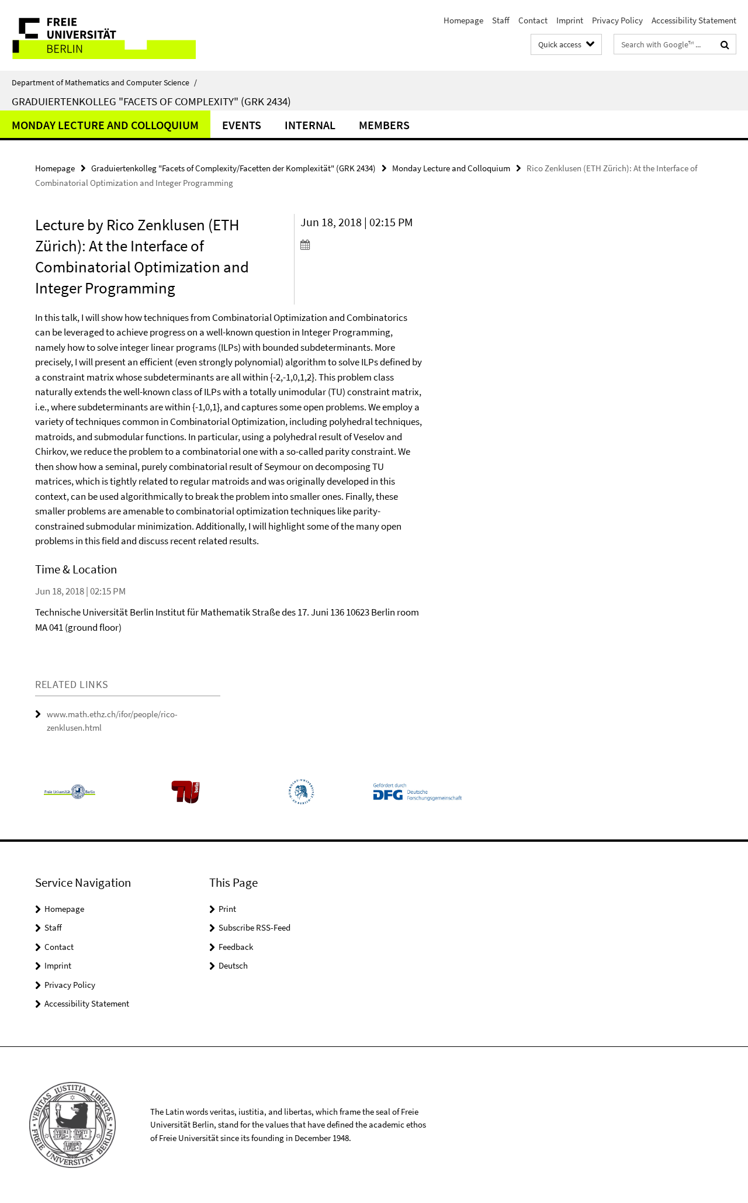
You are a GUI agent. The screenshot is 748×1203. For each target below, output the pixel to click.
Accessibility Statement (694, 20)
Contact (533, 20)
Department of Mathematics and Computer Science (104, 82)
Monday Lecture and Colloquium (105, 124)
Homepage (463, 20)
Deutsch (233, 965)
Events (241, 124)
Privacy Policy (617, 20)
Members (384, 124)
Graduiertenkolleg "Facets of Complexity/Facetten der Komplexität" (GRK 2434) (233, 168)
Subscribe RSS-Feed (254, 927)
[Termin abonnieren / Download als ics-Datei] (361, 244)
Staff (501, 20)
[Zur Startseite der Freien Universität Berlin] (98, 35)
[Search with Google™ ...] (725, 44)
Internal (310, 124)
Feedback (236, 946)
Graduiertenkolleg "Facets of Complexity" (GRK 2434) (151, 101)
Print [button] (227, 908)
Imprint (569, 20)
